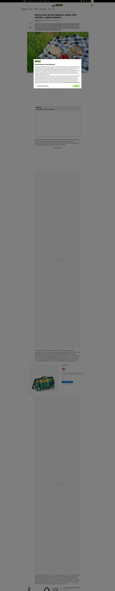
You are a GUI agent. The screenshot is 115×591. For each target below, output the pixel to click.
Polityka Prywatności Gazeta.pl (70, 82)
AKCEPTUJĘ (76, 86)
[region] (57, 73)
